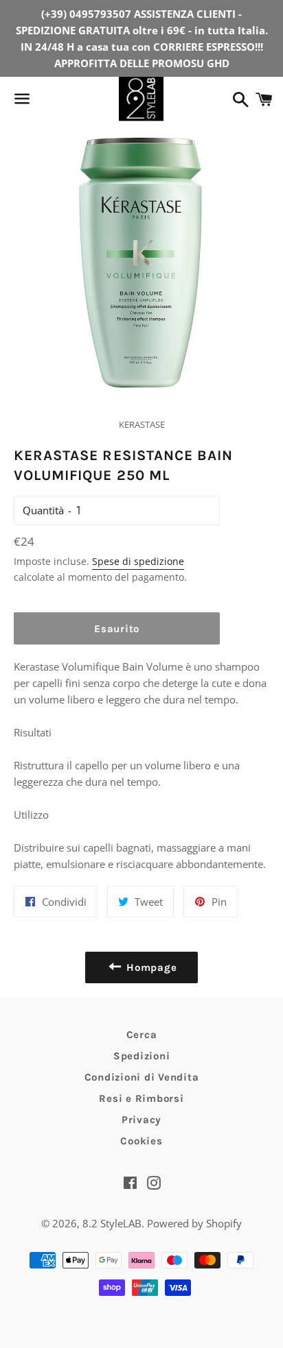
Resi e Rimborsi (141, 1098)
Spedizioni (141, 1056)
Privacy (141, 1120)
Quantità (43, 510)
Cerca (141, 1034)
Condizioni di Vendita (141, 1077)
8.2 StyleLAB (112, 1223)
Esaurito (116, 629)
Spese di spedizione (138, 561)
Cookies (141, 1141)
